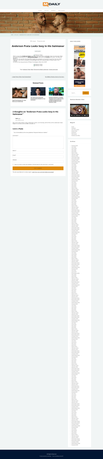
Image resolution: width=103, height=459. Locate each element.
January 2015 (74, 331)
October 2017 (74, 283)
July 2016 (73, 305)
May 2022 (73, 220)
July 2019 (73, 270)
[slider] (78, 115)
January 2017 (74, 296)
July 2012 (73, 376)
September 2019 (75, 267)
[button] (79, 110)
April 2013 (73, 362)
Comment (15, 135)
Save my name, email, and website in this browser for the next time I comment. (34, 164)
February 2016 (74, 312)
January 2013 (74, 367)
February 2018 (74, 279)
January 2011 (74, 402)
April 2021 (73, 239)
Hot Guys (46, 10)
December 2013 (75, 351)
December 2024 (75, 175)
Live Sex (40, 10)
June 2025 (73, 166)
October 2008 (74, 442)
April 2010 (73, 415)
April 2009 (73, 433)
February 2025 (74, 172)
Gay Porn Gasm (75, 129)
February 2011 (74, 400)
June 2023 (74, 201)
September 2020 (75, 249)
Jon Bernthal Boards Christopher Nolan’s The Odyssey (38, 99)
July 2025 (73, 164)
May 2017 (73, 290)
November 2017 (75, 282)
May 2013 (73, 361)
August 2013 (74, 356)
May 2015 (73, 326)
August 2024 (74, 180)
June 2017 (73, 289)
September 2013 (75, 355)
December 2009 (75, 421)
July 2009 (73, 428)
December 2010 (75, 403)
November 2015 (75, 317)
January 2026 (74, 155)
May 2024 (73, 185)
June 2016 (73, 307)
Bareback (53, 10)
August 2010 (74, 409)
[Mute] (85, 115)
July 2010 (73, 411)
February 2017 (74, 295)
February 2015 (74, 330)
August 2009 (74, 427)
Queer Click (74, 131)
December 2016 (75, 298)
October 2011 (74, 389)
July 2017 (73, 287)
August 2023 (74, 198)
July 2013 (73, 358)
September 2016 (75, 302)
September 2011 (75, 390)
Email (14, 155)
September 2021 (75, 232)
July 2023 (73, 199)
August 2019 (74, 268)
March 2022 (74, 223)
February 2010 (74, 418)
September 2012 (75, 373)
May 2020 (73, 255)
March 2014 (74, 346)
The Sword (74, 134)
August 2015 (74, 321)
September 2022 (75, 214)
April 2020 (73, 257)
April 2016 (73, 309)
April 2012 (73, 380)
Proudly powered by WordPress (45, 456)
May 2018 (73, 274)
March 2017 (74, 293)
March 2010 (74, 417)
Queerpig (73, 132)
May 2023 (73, 202)
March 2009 (74, 434)
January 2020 (74, 261)
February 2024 (75, 189)
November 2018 (75, 273)
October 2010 (74, 406)
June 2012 (73, 377)
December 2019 (75, 263)
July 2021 (73, 235)
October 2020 (74, 248)
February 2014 (74, 348)
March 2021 (74, 241)
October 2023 (74, 195)
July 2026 (73, 147)
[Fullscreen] (87, 115)
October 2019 (74, 265)
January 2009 (74, 437)
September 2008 (75, 443)
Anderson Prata (26, 69)
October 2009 (74, 424)
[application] (79, 110)
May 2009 (73, 431)
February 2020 (75, 260)
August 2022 (74, 216)
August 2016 (74, 304)
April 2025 (73, 169)
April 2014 (73, 345)
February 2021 (74, 242)
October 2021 (74, 230)
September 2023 (75, 197)
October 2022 (74, 213)
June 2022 (74, 219)
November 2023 (75, 194)
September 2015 (75, 320)
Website (15, 159)
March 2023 (74, 205)
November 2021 (75, 229)
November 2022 (75, 211)
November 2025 (75, 158)
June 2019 (73, 271)
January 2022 (74, 226)
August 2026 (74, 145)
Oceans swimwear (53, 69)
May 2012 (73, 378)
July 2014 (73, 340)
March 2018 (74, 277)
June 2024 (74, 183)
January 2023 (74, 208)
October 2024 (74, 177)
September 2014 (75, 337)
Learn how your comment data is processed (43, 172)
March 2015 (74, 329)
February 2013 (74, 365)
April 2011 (73, 398)
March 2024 (74, 188)
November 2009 (75, 422)
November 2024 (75, 176)
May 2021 (73, 238)
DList (72, 126)
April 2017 (73, 292)
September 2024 (75, 179)
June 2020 (74, 254)
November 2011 (75, 387)
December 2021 (75, 227)
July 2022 (73, 217)
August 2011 (74, 392)
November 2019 (75, 264)
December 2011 (75, 386)
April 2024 (73, 186)
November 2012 (75, 370)
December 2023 (75, 192)
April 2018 (73, 276)
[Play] (72, 115)
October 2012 (74, 371)
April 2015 (73, 327)
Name (14, 150)
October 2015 (74, 318)
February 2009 (75, 436)
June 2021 (73, 236)
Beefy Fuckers (61, 10)
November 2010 (75, 405)
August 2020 (74, 251)
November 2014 (75, 334)
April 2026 (73, 151)
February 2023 (74, 207)
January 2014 (74, 349)
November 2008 (75, 440)
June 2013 (73, 359)
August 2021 (74, 233)
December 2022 (75, 210)
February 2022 (74, 224)
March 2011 (74, 399)
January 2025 (74, 173)
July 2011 (73, 393)
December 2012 (75, 368)
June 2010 (74, 412)
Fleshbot (73, 128)
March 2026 (74, 153)
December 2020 (75, 245)
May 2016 (73, 308)
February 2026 (74, 154)
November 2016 (75, 299)
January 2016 (74, 314)
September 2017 (75, 285)
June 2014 (73, 342)
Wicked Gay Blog (75, 135)
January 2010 (74, 420)
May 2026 (73, 150)
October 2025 (74, 160)
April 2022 (73, 221)
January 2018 (74, 280)
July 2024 (73, 182)
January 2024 (74, 191)
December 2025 (75, 157)
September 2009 (75, 425)
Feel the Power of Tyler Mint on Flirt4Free (19, 101)
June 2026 (74, 148)
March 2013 (74, 364)
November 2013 (75, 352)
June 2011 (73, 395)
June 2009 (74, 430)
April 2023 (73, 204)
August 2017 (74, 286)
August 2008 (74, 444)
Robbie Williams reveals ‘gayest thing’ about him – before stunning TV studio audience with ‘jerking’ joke (56, 100)
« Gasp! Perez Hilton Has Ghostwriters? (21, 76)
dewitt (34, 41)
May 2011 (73, 396)
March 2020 (74, 258)
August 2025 (74, 163)
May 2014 (73, 343)
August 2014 (74, 339)
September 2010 (75, 408)
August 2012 (74, 374)
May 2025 (73, 167)
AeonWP (61, 456)
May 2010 (73, 414)
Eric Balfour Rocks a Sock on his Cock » (54, 76)
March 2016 (74, 311)
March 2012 (74, 381)
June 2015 (73, 324)
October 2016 (74, 301)
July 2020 (73, 252)
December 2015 (75, 315)
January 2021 (74, 243)
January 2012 (74, 384)
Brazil (32, 69)
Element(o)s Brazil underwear (41, 69)
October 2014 (74, 336)
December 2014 (75, 333)
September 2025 (75, 161)
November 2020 (75, 246)
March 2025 (74, 170)
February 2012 (74, 383)
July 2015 (73, 323)
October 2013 (74, 354)
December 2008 (75, 439)
